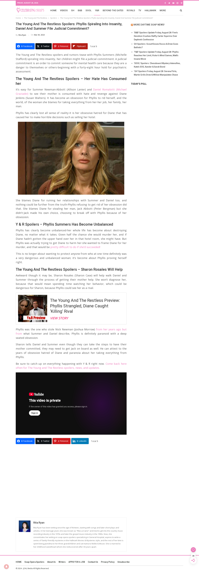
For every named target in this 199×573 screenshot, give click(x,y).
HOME (53, 10)
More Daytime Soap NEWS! (149, 24)
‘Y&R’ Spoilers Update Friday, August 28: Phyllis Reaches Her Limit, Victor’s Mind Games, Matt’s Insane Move (156, 55)
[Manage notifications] (6, 566)
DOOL (88, 10)
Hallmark (150, 10)
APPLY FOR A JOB (76, 562)
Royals (131, 10)
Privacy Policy (108, 562)
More (163, 10)
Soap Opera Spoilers (34, 562)
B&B (80, 10)
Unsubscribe (123, 562)
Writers (62, 562)
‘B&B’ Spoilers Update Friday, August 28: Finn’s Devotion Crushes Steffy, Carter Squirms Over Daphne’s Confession (156, 36)
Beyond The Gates (113, 10)
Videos (64, 10)
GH (72, 10)
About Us (51, 562)
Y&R (97, 10)
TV (139, 10)
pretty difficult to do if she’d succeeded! (75, 247)
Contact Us (93, 562)
